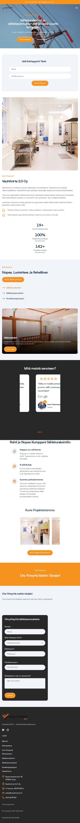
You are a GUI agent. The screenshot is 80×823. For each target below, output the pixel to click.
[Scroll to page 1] (39, 432)
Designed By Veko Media (10, 817)
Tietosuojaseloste (8, 804)
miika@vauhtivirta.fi (47, 2)
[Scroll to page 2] (41, 432)
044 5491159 (33, 2)
